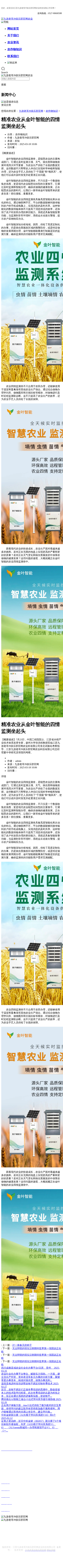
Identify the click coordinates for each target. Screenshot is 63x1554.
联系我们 (13, 56)
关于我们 (13, 35)
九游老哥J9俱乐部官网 (31, 111)
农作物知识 (14, 49)
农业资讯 (13, 42)
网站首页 (13, 28)
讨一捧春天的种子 (22, 1345)
